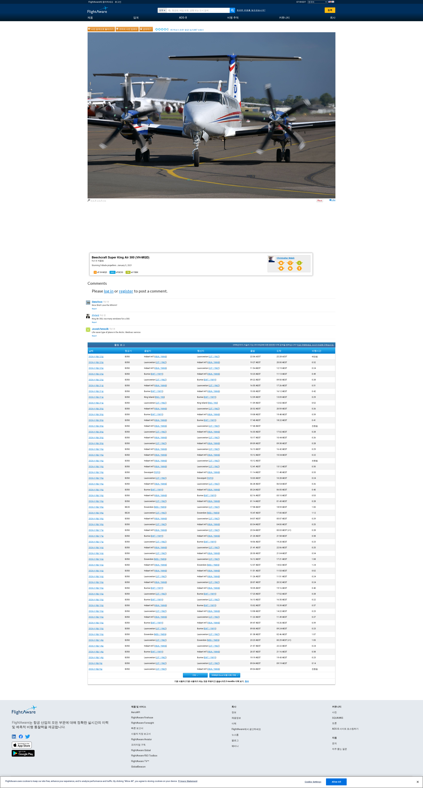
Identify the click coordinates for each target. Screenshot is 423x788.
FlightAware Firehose (142, 717)
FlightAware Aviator (141, 739)
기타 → (195, 675)
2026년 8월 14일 (96, 640)
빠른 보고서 (137, 728)
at (132, 272)
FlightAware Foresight (142, 723)
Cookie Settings (313, 782)
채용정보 (236, 718)
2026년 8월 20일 (96, 409)
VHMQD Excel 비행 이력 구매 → (225, 675)
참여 (247, 681)
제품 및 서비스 (138, 706)
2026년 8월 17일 (96, 530)
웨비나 (235, 746)
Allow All (336, 782)
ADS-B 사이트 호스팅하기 (345, 728)
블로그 (235, 740)
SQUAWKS (337, 718)
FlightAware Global (141, 750)
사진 (334, 712)
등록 (330, 10)
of (117, 272)
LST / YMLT (214, 356)
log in (109, 291)
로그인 (118, 2)
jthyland (95, 315)
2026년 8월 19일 (96, 449)
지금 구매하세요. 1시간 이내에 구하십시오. (315, 345)
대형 (98, 201)
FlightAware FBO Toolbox (144, 755)
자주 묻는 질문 (339, 749)
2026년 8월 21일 (96, 385)
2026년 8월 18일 (96, 507)
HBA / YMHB (160, 356)
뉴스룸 (235, 734)
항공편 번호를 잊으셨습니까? (251, 10)
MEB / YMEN (160, 507)
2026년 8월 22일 (96, 356)
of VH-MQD (101, 272)
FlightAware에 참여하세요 (100, 2)
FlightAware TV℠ (140, 761)
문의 (334, 743)
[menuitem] (90, 17)
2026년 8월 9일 (95, 663)
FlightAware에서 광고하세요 (246, 729)
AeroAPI (135, 712)
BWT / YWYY (157, 374)
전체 (104, 201)
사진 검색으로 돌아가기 (102, 29)
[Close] (417, 782)
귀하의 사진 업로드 (128, 29)
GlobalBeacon (138, 766)
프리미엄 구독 (138, 744)
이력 (234, 723)
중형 (93, 201)
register (126, 291)
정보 (234, 712)
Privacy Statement (187, 781)
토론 (334, 723)
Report (94, 309)
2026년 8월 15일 (96, 582)
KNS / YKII (159, 397)
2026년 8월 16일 (96, 547)
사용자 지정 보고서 (141, 733)
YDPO (157, 472)
